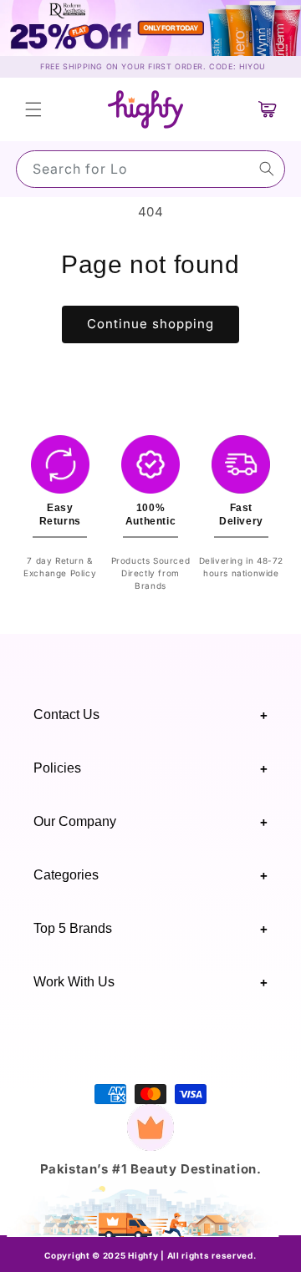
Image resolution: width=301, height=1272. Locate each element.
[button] (33, 109)
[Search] (266, 168)
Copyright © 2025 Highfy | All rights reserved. (150, 1255)
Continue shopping (150, 324)
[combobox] (150, 169)
